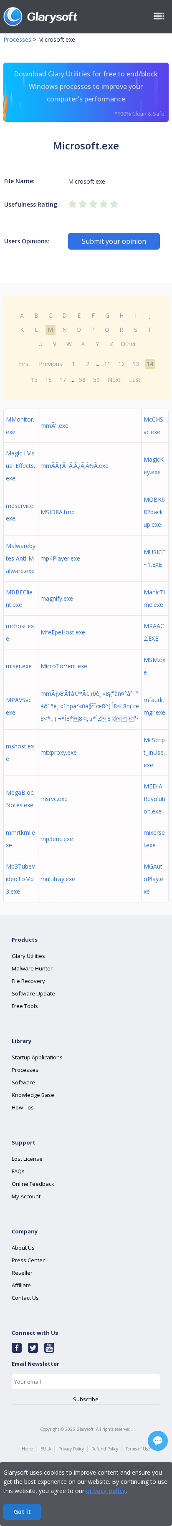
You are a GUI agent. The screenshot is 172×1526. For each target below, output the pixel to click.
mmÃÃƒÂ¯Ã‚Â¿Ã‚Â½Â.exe (74, 466)
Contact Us (25, 1297)
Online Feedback (33, 1183)
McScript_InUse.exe (154, 752)
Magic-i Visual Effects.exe (20, 465)
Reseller (22, 1272)
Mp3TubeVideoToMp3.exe (20, 878)
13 (135, 364)
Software (23, 1082)
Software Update (33, 993)
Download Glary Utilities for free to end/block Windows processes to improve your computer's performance (89, 93)
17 (62, 380)
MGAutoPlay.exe (153, 878)
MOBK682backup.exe (154, 511)
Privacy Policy (71, 1449)
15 (34, 380)
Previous (50, 364)
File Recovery (28, 981)
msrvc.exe (54, 799)
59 (96, 380)
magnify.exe (56, 598)
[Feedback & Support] (158, 1441)
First (24, 364)
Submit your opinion (114, 241)
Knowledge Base (33, 1095)
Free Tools (25, 1006)
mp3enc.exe (56, 839)
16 (48, 380)
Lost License (27, 1158)
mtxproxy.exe (58, 752)
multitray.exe (57, 879)
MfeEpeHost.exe (62, 632)
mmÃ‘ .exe (54, 426)
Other (128, 344)
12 (121, 364)
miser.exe (19, 666)
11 (107, 364)
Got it (22, 1512)
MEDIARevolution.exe (154, 798)
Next (114, 380)
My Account (26, 1196)
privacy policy (106, 1491)
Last (135, 380)
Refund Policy (104, 1449)
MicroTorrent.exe (63, 666)
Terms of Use (138, 1449)
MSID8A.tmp (57, 512)
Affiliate (21, 1285)
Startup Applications (37, 1057)
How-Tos (23, 1107)
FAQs (18, 1171)
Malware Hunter (32, 968)
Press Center (28, 1260)
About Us (23, 1247)
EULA (45, 1449)
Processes (17, 39)
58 (82, 380)
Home (27, 1449)
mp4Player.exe (60, 558)
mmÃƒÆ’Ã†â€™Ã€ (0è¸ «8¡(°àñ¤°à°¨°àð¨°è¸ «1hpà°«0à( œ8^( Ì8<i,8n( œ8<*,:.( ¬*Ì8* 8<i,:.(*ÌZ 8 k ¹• (89, 706)
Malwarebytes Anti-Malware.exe (20, 558)
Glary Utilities (28, 956)
